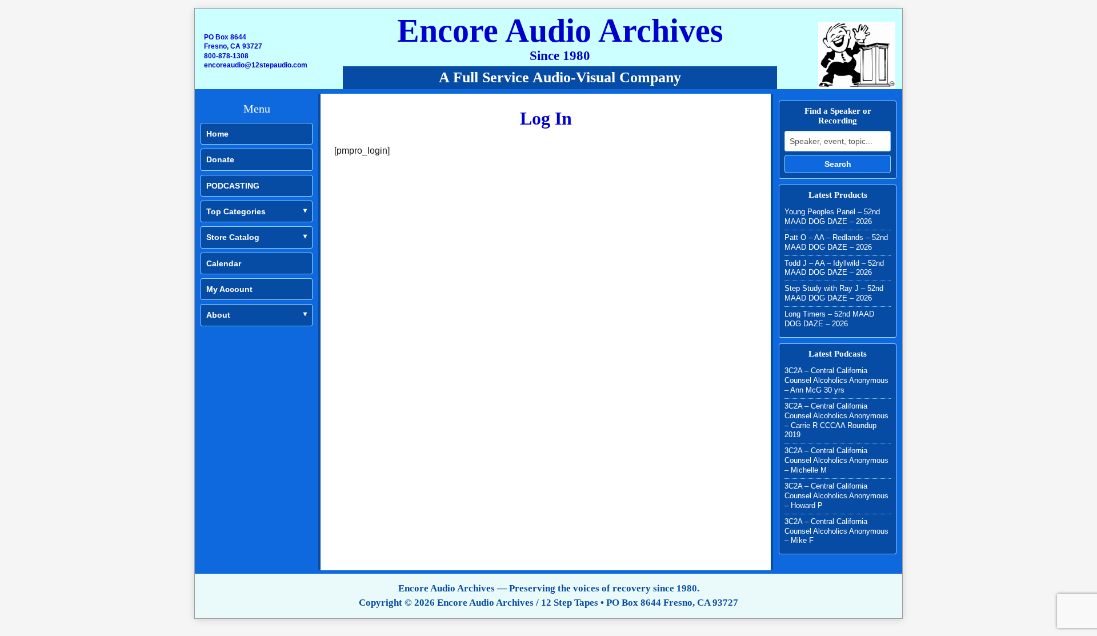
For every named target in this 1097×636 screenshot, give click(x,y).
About (218, 314)
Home (217, 133)
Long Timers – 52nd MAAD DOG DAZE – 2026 (829, 319)
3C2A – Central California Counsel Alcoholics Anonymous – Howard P (836, 496)
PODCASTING (232, 185)
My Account (229, 289)
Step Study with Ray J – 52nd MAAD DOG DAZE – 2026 (833, 293)
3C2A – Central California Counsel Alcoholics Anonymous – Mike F (836, 531)
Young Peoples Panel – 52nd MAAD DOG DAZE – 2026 (832, 216)
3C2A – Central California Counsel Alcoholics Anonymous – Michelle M (836, 460)
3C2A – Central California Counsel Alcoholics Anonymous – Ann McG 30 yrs (836, 380)
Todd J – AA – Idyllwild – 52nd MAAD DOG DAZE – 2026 (834, 268)
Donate (220, 159)
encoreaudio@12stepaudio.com (255, 65)
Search (837, 164)
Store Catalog (232, 237)
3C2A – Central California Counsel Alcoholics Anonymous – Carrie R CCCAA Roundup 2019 (836, 420)
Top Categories (236, 211)
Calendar (223, 263)
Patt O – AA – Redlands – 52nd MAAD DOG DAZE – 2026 (836, 242)
